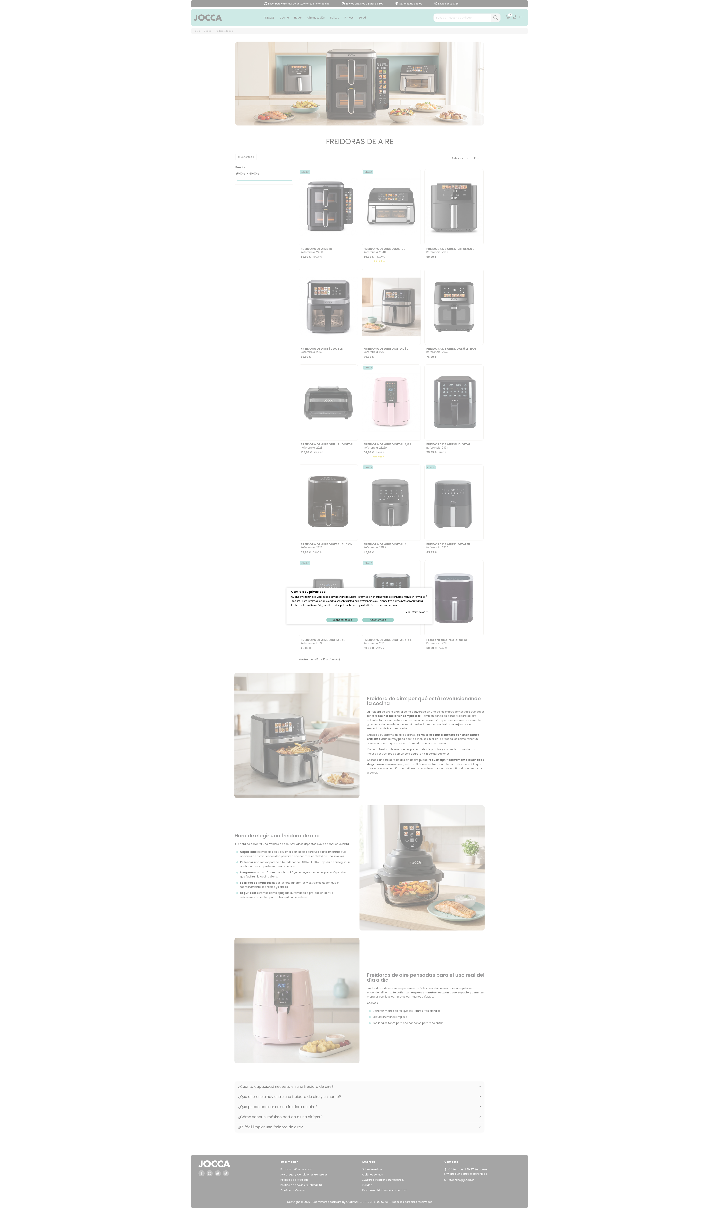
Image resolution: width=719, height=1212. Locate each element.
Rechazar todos (342, 619)
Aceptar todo (378, 619)
